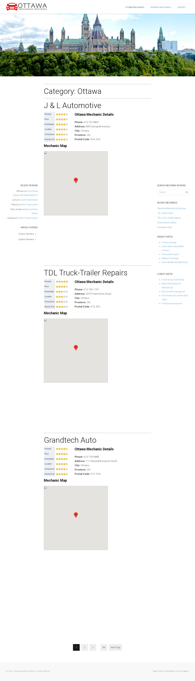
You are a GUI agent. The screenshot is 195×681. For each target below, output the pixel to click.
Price (46, 119)
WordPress (170, 671)
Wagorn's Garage (170, 258)
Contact (181, 7)
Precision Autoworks (172, 303)
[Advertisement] (97, 239)
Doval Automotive (170, 254)
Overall (47, 139)
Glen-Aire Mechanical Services (171, 208)
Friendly (47, 114)
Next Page (115, 647)
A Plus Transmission (28, 218)
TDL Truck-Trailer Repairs (86, 272)
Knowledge (49, 124)
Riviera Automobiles (166, 222)
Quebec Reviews (26, 239)
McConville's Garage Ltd (173, 291)
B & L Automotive (29, 204)
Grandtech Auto (70, 440)
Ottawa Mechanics (135, 7)
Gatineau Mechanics (160, 7)
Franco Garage (169, 242)
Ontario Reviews (26, 234)
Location (48, 129)
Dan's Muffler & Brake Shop (175, 262)
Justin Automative (29, 200)
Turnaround (49, 134)
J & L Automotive (72, 105)
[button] (76, 180)
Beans (186, 671)
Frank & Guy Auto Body (173, 279)
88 (104, 647)
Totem (155, 671)
